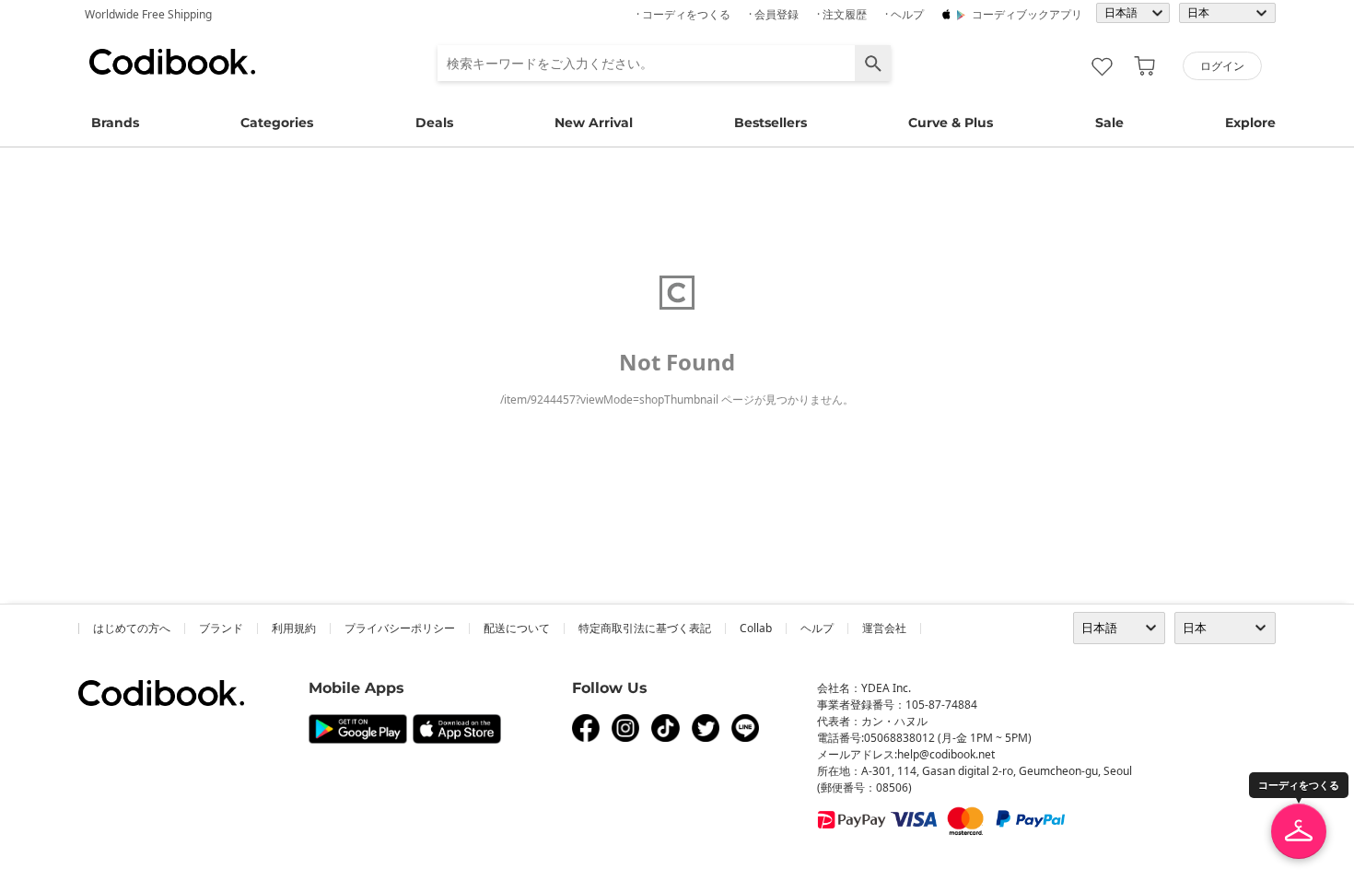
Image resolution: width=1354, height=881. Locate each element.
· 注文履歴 (842, 14)
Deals (434, 122)
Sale (1109, 122)
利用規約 (294, 628)
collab (756, 628)
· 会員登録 (774, 14)
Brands (115, 122)
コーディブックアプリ (1027, 14)
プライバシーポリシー (399, 628)
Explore (1250, 122)
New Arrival (593, 122)
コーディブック (172, 62)
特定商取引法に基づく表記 (644, 628)
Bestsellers (770, 122)
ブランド (221, 628)
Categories (276, 122)
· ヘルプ (904, 14)
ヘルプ (817, 628)
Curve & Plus (950, 122)
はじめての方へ (131, 628)
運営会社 (884, 628)
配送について (517, 628)
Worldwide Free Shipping (148, 14)
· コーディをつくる (683, 14)
